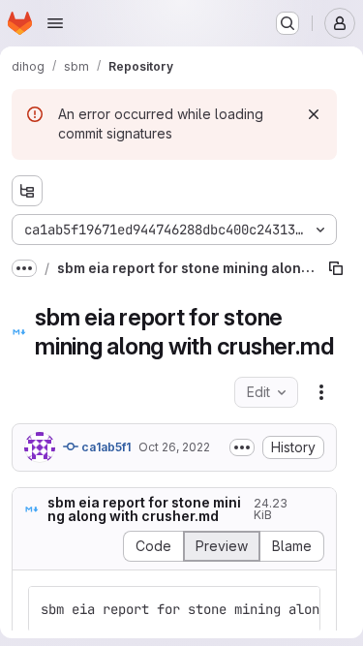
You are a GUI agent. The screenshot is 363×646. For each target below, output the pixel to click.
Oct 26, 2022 (174, 447)
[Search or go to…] (287, 23)
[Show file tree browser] (27, 190)
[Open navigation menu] (55, 23)
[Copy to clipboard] (297, 609)
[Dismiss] (313, 114)
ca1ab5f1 (104, 447)
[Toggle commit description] (242, 447)
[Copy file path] (335, 268)
